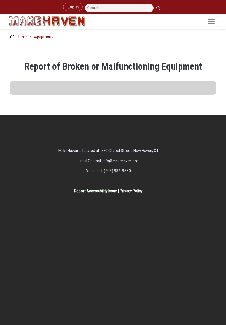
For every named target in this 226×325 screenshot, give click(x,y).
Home (22, 36)
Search (159, 8)
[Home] (47, 21)
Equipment (43, 36)
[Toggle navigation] (211, 21)
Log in (73, 6)
